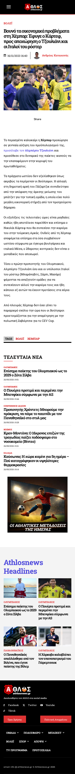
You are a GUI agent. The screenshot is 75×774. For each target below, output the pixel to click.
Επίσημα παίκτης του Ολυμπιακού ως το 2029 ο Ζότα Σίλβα (35, 372)
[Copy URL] (54, 127)
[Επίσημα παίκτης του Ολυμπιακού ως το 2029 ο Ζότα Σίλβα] (20, 588)
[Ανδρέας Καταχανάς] (37, 55)
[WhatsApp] (29, 127)
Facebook (13, 705)
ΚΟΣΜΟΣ (8, 429)
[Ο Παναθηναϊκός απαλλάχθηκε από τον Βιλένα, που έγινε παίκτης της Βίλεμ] (20, 636)
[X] (20, 127)
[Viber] (37, 127)
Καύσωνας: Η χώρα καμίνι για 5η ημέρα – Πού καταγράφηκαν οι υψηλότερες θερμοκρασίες (36, 460)
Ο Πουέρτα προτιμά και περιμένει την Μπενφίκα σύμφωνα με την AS (33, 392)
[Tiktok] (4, 711)
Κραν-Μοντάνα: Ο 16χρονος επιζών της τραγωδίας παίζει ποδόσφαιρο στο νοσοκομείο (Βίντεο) (34, 437)
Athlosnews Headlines (23, 566)
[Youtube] (42, 705)
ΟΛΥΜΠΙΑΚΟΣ (10, 367)
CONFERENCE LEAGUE (15, 406)
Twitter (32, 705)
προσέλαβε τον (29, 150)
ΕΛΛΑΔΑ (8, 453)
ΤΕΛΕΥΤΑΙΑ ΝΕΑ (23, 357)
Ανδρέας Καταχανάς (55, 55)
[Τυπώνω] (62, 127)
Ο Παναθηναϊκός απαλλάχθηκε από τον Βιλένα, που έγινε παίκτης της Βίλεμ (19, 660)
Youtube (50, 705)
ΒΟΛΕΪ (8, 23)
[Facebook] (12, 127)
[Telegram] (46, 127)
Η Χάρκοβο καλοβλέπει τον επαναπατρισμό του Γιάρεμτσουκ (54, 658)
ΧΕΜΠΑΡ (33, 338)
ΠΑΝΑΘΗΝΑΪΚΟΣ (13, 650)
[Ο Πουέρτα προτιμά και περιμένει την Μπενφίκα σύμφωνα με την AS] (54, 588)
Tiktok (11, 710)
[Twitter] (24, 705)
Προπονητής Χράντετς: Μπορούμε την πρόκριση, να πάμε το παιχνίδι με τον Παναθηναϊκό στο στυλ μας (33, 413)
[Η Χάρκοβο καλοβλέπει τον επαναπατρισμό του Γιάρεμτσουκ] (54, 636)
